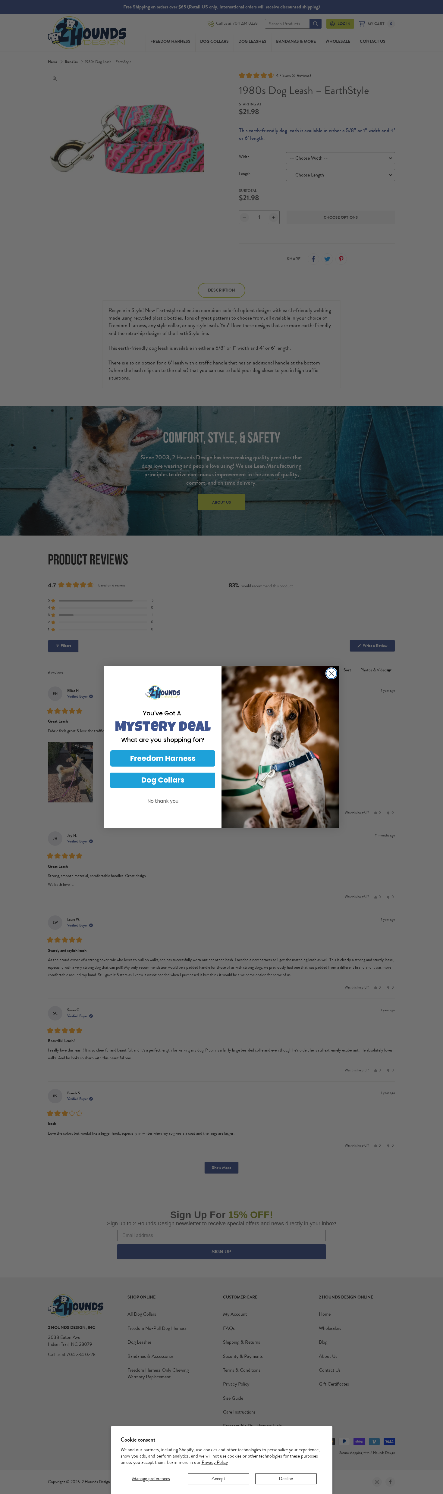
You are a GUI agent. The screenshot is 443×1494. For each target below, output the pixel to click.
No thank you (162, 801)
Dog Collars (162, 780)
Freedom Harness (163, 758)
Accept (218, 1478)
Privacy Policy (215, 1462)
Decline (286, 1478)
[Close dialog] (331, 673)
